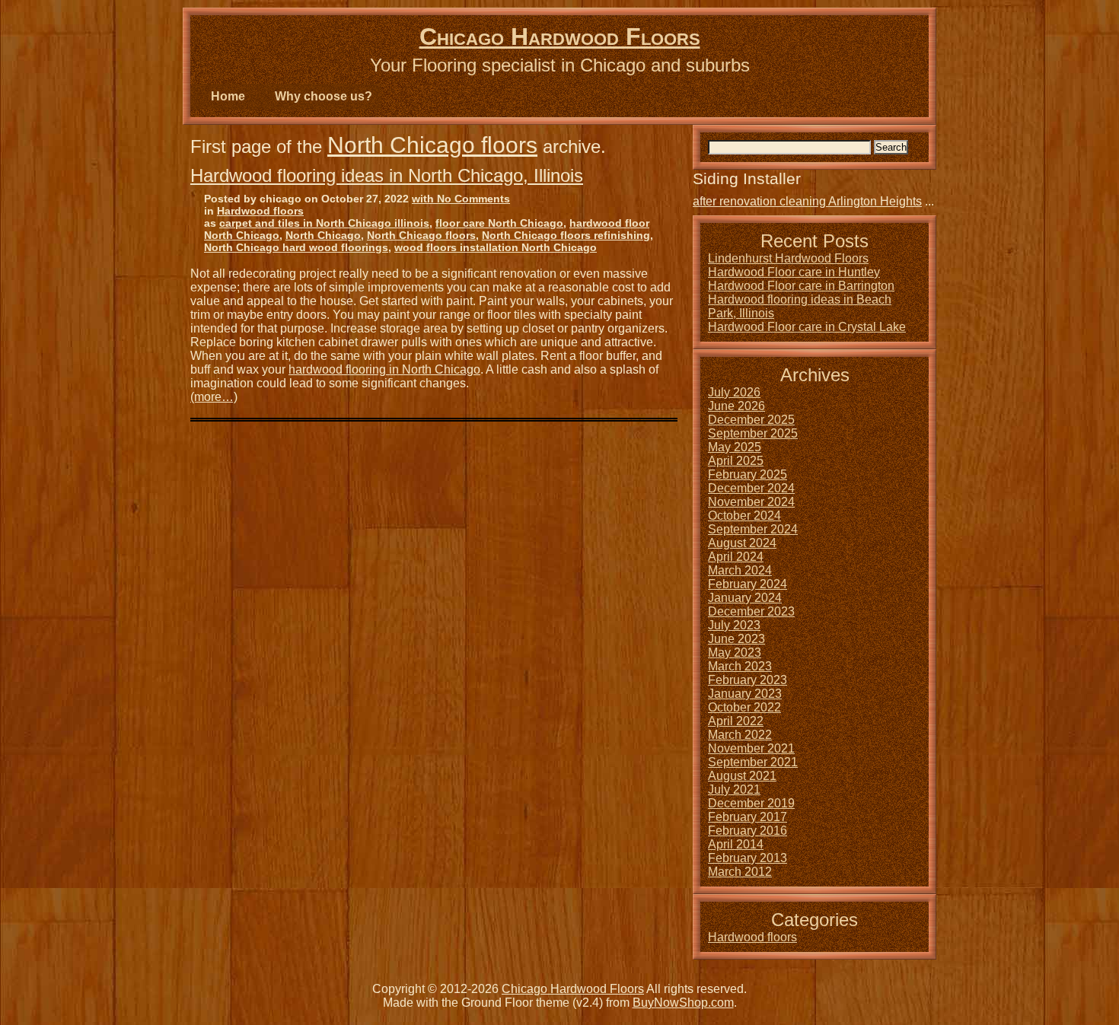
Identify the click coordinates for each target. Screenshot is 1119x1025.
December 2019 (751, 803)
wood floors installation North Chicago (495, 247)
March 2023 (740, 666)
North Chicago (323, 235)
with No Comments (461, 199)
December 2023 (751, 611)
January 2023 (745, 693)
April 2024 (736, 556)
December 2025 (751, 419)
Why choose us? (323, 96)
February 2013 (747, 858)
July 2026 (734, 392)
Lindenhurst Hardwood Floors (788, 258)
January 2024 (745, 597)
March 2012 (740, 871)
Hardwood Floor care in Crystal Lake (807, 326)
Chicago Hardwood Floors (559, 36)
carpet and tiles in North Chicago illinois (324, 223)
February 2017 (747, 816)
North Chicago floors (432, 145)
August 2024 (742, 542)
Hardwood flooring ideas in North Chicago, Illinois (386, 175)
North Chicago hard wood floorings (296, 247)
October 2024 (744, 515)
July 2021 (734, 789)
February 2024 (747, 584)
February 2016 (747, 830)
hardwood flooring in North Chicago (384, 369)
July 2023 (734, 625)
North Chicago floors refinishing (566, 235)
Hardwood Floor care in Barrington (801, 285)
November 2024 (751, 501)
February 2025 (747, 474)
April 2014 (736, 844)
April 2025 (736, 460)
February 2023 (747, 679)
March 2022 (740, 734)
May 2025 (734, 447)
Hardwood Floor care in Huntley (794, 272)
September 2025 (753, 433)
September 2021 (753, 762)
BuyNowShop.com (683, 1002)
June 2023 (736, 638)
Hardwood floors (260, 211)
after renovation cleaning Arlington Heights (807, 201)
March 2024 (740, 570)
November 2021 (751, 748)
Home (228, 96)
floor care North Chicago (499, 223)
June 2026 (736, 405)
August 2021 (742, 775)
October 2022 (744, 707)
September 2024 (753, 529)
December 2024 (751, 488)
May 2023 (734, 652)
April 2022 (736, 721)
